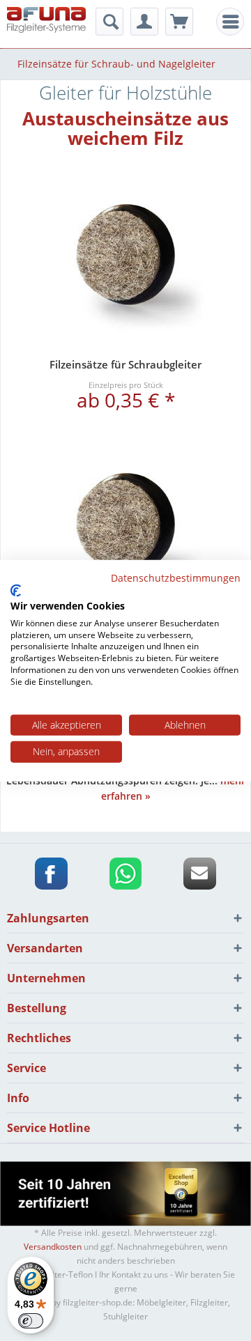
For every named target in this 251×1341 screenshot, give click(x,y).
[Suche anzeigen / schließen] (109, 22)
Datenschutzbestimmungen (176, 577)
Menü (234, 22)
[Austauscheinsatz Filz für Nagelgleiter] (125, 524)
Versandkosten (53, 1247)
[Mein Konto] (144, 22)
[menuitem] (230, 22)
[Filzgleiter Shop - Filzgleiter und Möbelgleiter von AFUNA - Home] (46, 22)
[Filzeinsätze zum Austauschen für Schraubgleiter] (125, 256)
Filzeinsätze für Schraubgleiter (125, 364)
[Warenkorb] (179, 22)
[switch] (30, 1320)
